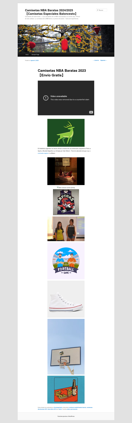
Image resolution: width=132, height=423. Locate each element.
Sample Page (35, 54)
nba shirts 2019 (52, 409)
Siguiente (103, 60)
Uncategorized (58, 407)
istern (60, 409)
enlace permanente (72, 409)
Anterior (96, 60)
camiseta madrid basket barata (77, 407)
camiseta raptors (43, 153)
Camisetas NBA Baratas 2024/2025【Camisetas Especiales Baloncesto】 (51, 12)
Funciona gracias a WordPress (66, 416)
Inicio (27, 54)
